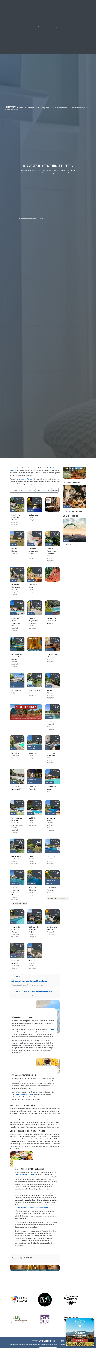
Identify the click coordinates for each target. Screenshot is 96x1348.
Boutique (47, 27)
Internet (44, 490)
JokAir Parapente (71, 545)
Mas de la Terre (34, 690)
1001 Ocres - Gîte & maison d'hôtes (52, 755)
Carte (39, 27)
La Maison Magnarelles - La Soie (16, 587)
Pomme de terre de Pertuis (24, 1207)
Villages (56, 27)
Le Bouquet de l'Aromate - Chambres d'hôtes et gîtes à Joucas (16, 822)
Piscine (30, 490)
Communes (15, 490)
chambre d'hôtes (25, 479)
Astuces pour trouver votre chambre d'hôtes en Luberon (29, 981)
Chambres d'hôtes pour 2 (60, 108)
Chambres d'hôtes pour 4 (79, 108)
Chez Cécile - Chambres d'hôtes (16, 929)
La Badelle (15, 753)
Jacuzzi (49, 490)
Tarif (25, 490)
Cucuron (51, 1029)
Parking (39, 490)
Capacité (21, 490)
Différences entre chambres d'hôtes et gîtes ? (39, 991)
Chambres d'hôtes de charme (27, 219)
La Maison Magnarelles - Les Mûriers (34, 620)
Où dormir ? (22, 108)
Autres (42, 219)
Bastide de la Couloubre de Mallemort (52, 620)
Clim (34, 490)
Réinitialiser (55, 490)
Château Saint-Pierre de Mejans (34, 929)
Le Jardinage (33, 753)
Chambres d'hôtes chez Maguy (33, 551)
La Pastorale (33, 515)
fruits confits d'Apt (41, 1207)
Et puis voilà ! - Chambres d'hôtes (16, 517)
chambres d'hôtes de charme (22, 1094)
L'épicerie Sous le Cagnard (74, 511)
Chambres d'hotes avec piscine (38, 108)
